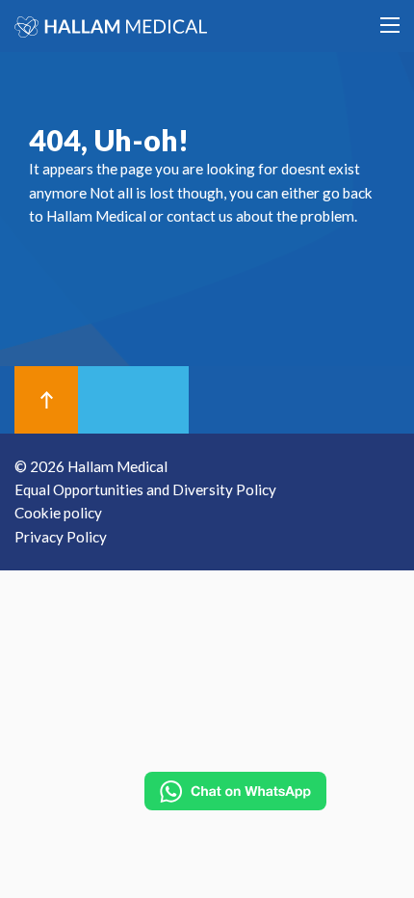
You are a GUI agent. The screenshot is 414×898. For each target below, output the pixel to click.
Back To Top (46, 400)
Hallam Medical (96, 215)
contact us (200, 215)
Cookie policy (58, 512)
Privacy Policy (60, 536)
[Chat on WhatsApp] (235, 791)
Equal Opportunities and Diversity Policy (145, 489)
